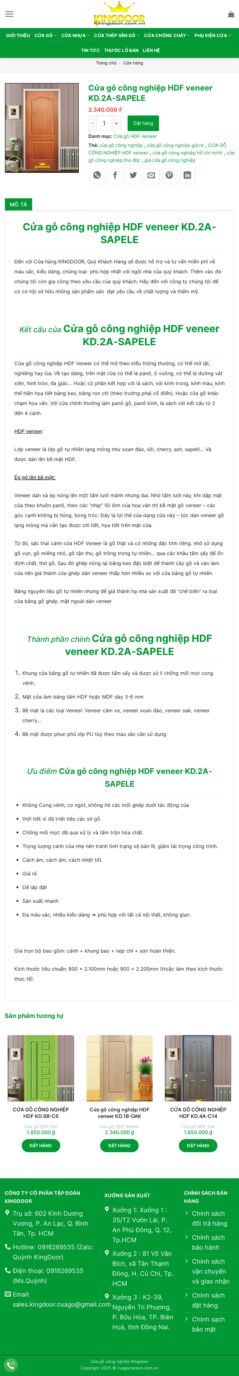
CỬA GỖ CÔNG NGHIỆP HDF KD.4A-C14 (198, 1112)
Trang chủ (106, 62)
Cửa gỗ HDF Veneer (135, 136)
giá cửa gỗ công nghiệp (169, 160)
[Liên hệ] (11, 1365)
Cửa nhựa (73, 35)
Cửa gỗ (44, 35)
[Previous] (5, 1099)
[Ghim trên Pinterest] (169, 176)
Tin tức (90, 50)
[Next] (234, 1099)
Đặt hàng (143, 123)
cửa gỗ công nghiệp (121, 145)
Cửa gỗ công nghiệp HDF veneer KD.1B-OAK (119, 1112)
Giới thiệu (18, 35)
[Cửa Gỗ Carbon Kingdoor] (119, 14)
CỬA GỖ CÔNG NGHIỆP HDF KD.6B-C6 (41, 1112)
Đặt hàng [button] (41, 1145)
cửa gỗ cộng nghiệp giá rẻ (175, 145)
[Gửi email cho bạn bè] (151, 176)
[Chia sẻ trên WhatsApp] (97, 176)
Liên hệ (151, 50)
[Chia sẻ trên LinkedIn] (187, 176)
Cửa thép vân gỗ (114, 35)
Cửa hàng (133, 62)
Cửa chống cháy (165, 35)
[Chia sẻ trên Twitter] (133, 176)
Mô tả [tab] (18, 204)
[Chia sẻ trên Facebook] (115, 176)
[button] (9, 14)
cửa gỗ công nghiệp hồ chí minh (187, 153)
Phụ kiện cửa (210, 35)
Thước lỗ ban (121, 50)
